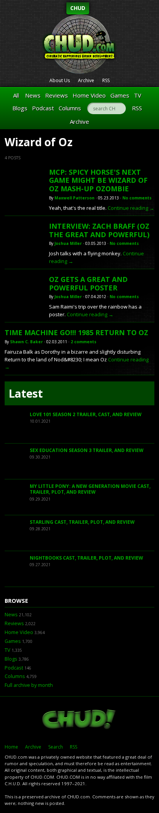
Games (119, 95)
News (33, 95)
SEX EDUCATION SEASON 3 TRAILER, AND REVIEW (87, 450)
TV (137, 95)
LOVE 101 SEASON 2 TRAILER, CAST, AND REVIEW (86, 414)
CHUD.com (79, 720)
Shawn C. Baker (26, 341)
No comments (137, 198)
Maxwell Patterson (74, 198)
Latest (25, 393)
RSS (106, 80)
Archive (86, 80)
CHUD (77, 8)
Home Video (89, 95)
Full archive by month (29, 685)
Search (55, 747)
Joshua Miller (68, 243)
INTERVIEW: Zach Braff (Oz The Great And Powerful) (99, 230)
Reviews (56, 95)
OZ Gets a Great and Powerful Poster (88, 283)
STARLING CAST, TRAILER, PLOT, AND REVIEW (82, 522)
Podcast (43, 108)
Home (11, 747)
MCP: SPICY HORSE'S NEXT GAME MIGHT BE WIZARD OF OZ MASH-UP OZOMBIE (98, 180)
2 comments (83, 341)
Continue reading (131, 207)
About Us (59, 80)
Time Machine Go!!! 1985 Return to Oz (76, 332)
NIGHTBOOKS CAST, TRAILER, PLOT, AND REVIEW (86, 558)
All (16, 95)
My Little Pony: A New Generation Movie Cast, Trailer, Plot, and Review (90, 489)
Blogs (19, 108)
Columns (70, 108)
